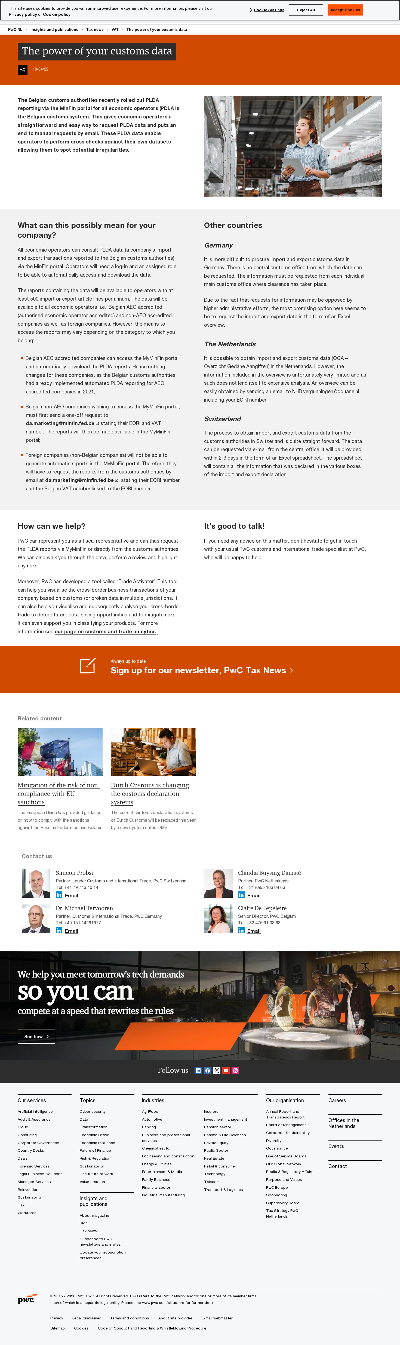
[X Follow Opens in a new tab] (217, 1071)
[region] (200, 10)
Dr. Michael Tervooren (84, 908)
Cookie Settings (269, 10)
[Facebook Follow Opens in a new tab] (207, 1071)
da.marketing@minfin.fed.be (60, 423)
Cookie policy (56, 14)
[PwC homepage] (27, 1301)
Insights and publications (54, 29)
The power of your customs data (157, 29)
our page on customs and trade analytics (105, 631)
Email (71, 895)
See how (34, 1036)
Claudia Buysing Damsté (269, 873)
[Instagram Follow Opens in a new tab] (235, 1071)
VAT (115, 29)
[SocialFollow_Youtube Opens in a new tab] (226, 1071)
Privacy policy (23, 14)
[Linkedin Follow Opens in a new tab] (59, 895)
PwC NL (15, 29)
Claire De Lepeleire (262, 908)
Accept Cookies (345, 10)
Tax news (95, 29)
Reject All (306, 10)
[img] (22, 70)
